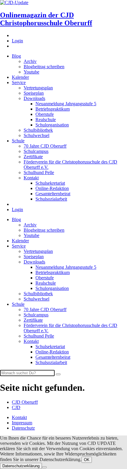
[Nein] (44, 467)
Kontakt (31, 177)
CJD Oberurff (25, 402)
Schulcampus (36, 151)
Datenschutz (23, 427)
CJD (16, 407)
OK (86, 460)
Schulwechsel (36, 135)
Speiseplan (34, 93)
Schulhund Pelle (39, 172)
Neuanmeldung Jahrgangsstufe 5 (65, 103)
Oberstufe (44, 114)
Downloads (34, 98)
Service (19, 82)
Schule (18, 140)
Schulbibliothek (38, 130)
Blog (16, 56)
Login (17, 40)
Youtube (31, 71)
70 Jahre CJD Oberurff (45, 145)
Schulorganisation (52, 124)
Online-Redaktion (52, 188)
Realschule (45, 119)
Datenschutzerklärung (21, 466)
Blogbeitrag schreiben (44, 66)
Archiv (30, 61)
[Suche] (58, 374)
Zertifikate (33, 156)
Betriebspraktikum (52, 108)
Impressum (22, 422)
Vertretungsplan (38, 87)
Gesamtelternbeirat (52, 193)
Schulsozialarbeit (51, 198)
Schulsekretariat (50, 183)
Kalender (20, 77)
